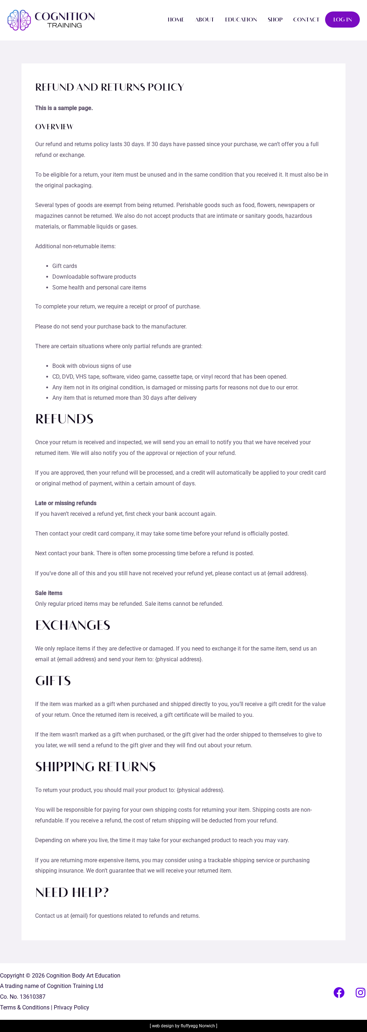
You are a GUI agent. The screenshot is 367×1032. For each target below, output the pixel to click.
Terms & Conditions (24, 1007)
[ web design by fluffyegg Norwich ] (183, 1025)
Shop (275, 20)
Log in (342, 20)
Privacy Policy (71, 1007)
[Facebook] (339, 992)
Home (176, 20)
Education (241, 20)
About (204, 20)
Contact (306, 20)
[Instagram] (360, 992)
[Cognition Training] (51, 19)
